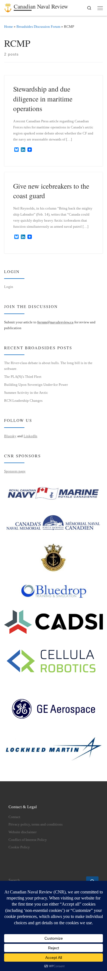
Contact (14, 817)
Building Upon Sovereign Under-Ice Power (36, 385)
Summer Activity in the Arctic (26, 392)
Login (8, 287)
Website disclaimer (22, 832)
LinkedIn (30, 436)
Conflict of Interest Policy (28, 840)
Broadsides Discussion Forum (38, 26)
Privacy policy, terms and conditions (36, 824)
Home (8, 26)
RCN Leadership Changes (23, 400)
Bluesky (10, 436)
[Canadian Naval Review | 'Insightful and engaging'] (8, 7)
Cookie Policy (19, 847)
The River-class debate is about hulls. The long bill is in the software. (48, 366)
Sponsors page (15, 471)
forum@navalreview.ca (55, 322)
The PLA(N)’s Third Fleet (22, 377)
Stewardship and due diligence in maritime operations (42, 98)
